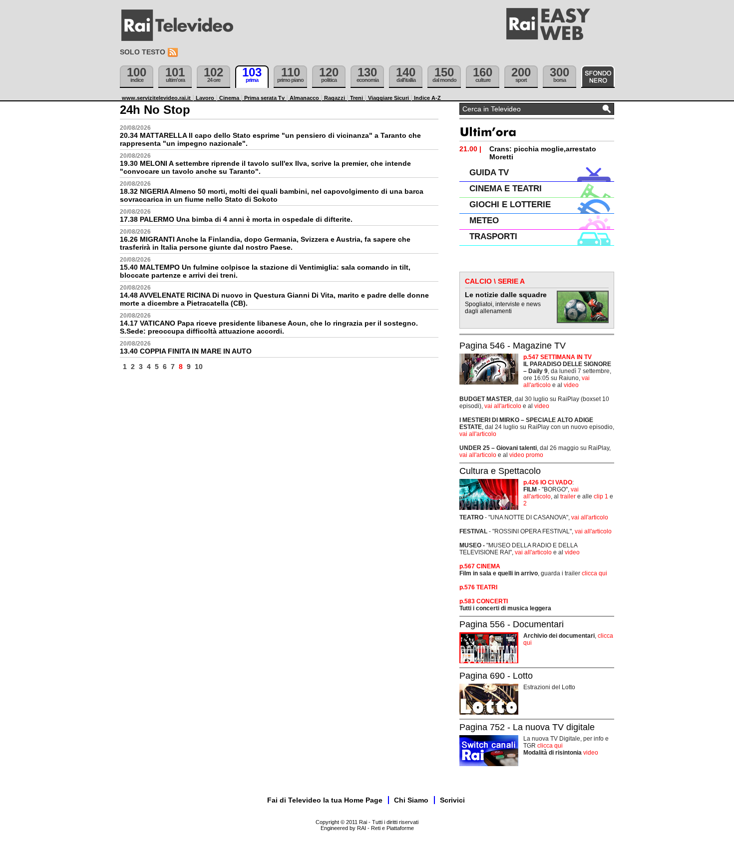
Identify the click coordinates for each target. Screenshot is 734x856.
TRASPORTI (493, 236)
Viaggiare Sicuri (388, 98)
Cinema (229, 98)
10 (199, 367)
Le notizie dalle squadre (506, 295)
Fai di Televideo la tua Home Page (324, 800)
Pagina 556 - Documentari (511, 624)
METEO (484, 220)
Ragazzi (334, 98)
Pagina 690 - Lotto (496, 676)
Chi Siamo (411, 800)
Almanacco (304, 98)
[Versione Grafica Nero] (598, 76)
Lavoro (205, 98)
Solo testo (142, 52)
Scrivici (452, 800)
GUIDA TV (489, 172)
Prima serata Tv (264, 98)
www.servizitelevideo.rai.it (156, 98)
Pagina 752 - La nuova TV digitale (527, 727)
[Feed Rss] (173, 52)
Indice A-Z (427, 98)
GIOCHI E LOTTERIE (510, 204)
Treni (356, 98)
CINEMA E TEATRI (505, 188)
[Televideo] (182, 25)
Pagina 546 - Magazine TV (512, 346)
